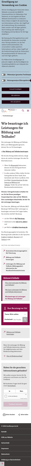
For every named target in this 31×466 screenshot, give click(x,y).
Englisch (4, 237)
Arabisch (10, 237)
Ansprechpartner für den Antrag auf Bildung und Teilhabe (16, 182)
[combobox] (20, 319)
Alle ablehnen (15, 95)
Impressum (5, 448)
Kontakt (4, 432)
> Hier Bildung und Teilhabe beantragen (14, 151)
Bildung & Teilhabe (11, 278)
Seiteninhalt (5, 443)
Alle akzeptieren (15, 102)
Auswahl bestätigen (15, 89)
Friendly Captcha (23, 398)
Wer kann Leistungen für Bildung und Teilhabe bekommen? (16, 291)
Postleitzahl (8, 319)
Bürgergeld (14, 165)
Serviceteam (11, 385)
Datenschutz (5, 454)
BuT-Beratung (20, 218)
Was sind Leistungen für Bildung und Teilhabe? (15, 284)
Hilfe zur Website (7, 437)
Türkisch (4, 239)
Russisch (17, 237)
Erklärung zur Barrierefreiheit (10, 460)
